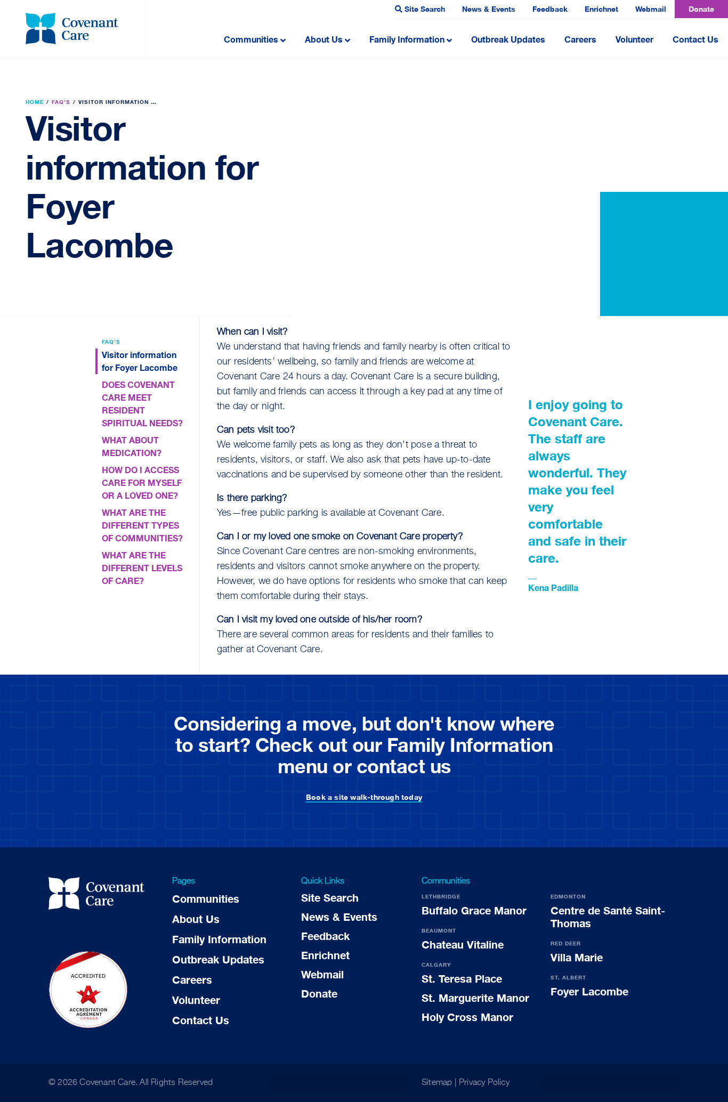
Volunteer (634, 39)
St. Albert (568, 977)
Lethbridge (441, 896)
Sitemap (437, 1083)
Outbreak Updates (508, 39)
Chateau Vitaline (463, 944)
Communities (251, 39)
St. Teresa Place (462, 978)
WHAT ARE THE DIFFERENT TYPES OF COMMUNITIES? (142, 525)
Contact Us (695, 39)
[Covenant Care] (96, 895)
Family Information (406, 39)
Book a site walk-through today (364, 796)
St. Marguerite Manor (475, 997)
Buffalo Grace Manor (474, 910)
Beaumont (439, 930)
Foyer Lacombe (589, 991)
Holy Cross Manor (467, 1016)
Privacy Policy (484, 1083)
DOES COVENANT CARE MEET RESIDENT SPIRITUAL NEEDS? (142, 403)
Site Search (425, 8)
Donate (701, 8)
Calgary (436, 964)
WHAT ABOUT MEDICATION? (131, 446)
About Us (324, 39)
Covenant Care (107, 1083)
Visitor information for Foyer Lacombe (139, 361)
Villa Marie (577, 957)
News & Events (488, 8)
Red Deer (566, 943)
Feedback (550, 8)
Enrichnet (601, 8)
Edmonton (568, 896)
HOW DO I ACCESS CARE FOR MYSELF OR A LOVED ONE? (142, 482)
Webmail (650, 8)
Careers (580, 39)
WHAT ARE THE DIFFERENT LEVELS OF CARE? (142, 568)
